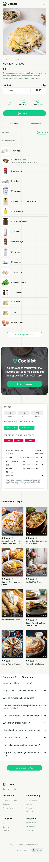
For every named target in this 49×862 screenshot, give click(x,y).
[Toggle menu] (43, 3)
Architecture (8, 808)
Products (29, 804)
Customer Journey (10, 800)
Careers (6, 827)
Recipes (29, 808)
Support (29, 812)
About (5, 823)
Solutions (6, 804)
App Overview (31, 800)
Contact (6, 831)
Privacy (18, 850)
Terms (26, 850)
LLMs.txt (9, 850)
